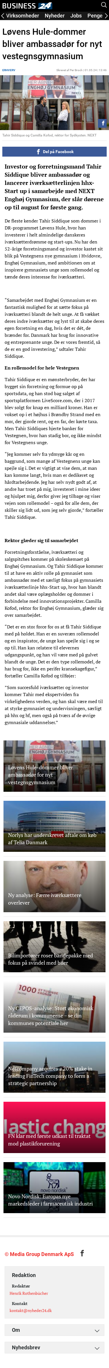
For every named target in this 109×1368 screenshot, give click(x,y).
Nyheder (55, 16)
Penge (95, 16)
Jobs (76, 16)
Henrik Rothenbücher (29, 1293)
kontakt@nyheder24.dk (31, 1310)
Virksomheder (22, 16)
